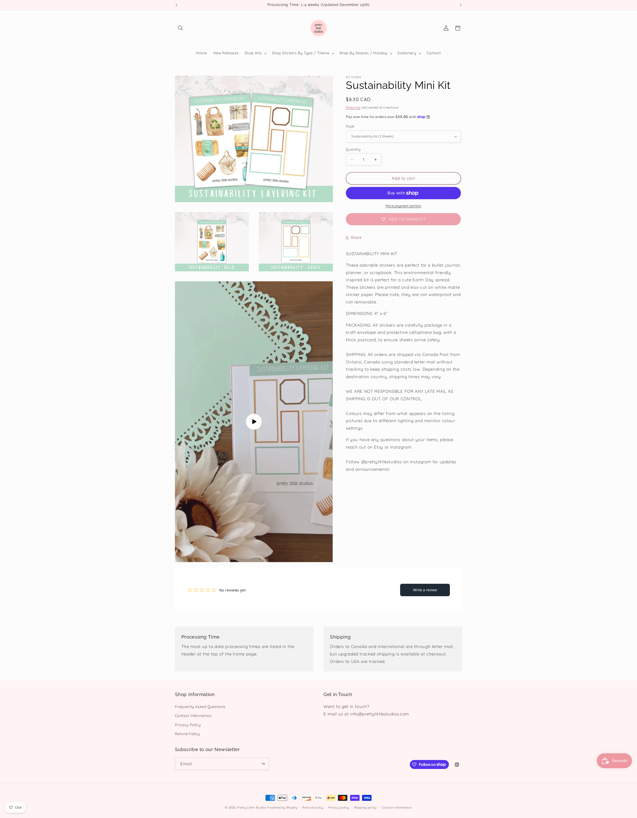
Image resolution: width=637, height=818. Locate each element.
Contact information (397, 807)
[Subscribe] (262, 764)
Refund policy (312, 807)
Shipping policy (365, 807)
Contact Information (193, 715)
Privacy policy (338, 807)
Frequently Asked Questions (200, 706)
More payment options (403, 206)
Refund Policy (187, 733)
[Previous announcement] (176, 5)
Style (350, 126)
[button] (180, 28)
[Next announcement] (460, 5)
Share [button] (356, 237)
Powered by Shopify (282, 807)
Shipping (353, 107)
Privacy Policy (188, 724)
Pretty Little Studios (251, 807)
